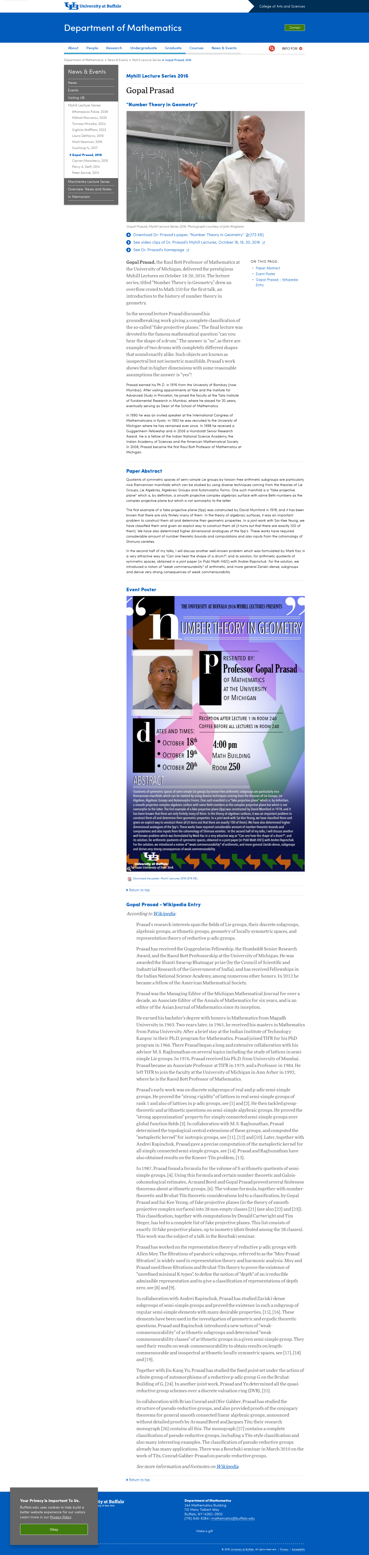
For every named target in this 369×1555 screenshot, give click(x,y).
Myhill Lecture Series (146, 60)
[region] (54, 1516)
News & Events (118, 60)
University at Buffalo (242, 1549)
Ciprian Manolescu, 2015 (90, 161)
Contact (294, 27)
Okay (54, 1529)
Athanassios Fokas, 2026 (90, 112)
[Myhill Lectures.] (215, 734)
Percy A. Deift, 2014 (86, 167)
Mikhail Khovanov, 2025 (89, 118)
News (72, 83)
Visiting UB (76, 98)
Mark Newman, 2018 (87, 142)
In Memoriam (79, 197)
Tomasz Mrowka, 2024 (89, 124)
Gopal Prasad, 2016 (87, 154)
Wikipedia (164, 914)
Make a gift (204, 1531)
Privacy (284, 1549)
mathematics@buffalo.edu (233, 1518)
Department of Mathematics (123, 27)
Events (73, 90)
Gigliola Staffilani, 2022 (89, 130)
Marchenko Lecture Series (89, 182)
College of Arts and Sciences (282, 6)
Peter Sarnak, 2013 (85, 173)
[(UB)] (159, 7)
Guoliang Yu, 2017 (85, 148)
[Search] (271, 48)
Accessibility (298, 1549)
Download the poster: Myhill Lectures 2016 (165, 878)
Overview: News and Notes (89, 189)
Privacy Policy (60, 1517)
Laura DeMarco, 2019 (87, 136)
